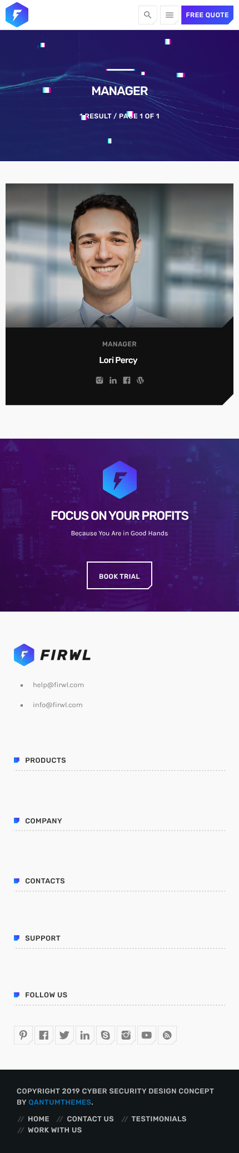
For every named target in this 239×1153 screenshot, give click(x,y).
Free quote (207, 15)
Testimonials (159, 1119)
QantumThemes (59, 1103)
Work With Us (55, 1130)
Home (38, 1119)
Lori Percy (118, 360)
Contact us (90, 1119)
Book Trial (119, 576)
